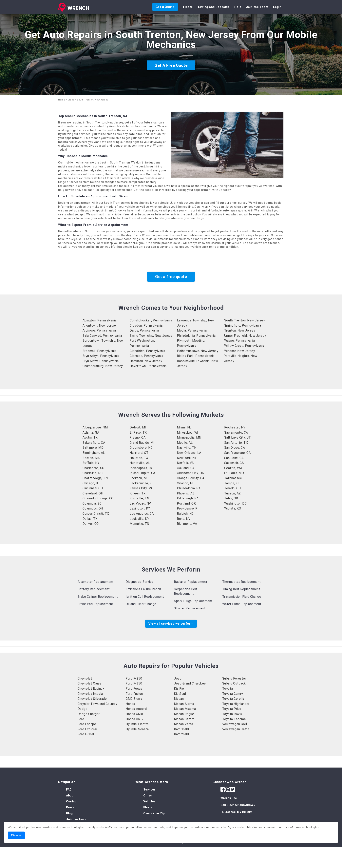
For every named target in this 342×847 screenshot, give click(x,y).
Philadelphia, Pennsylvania (196, 335)
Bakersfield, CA (94, 443)
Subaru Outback (234, 683)
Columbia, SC (92, 503)
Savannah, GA (234, 463)
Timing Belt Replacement (241, 589)
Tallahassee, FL (235, 478)
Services (149, 789)
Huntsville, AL (140, 463)
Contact (72, 801)
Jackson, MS (139, 478)
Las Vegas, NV (140, 503)
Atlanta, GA (91, 432)
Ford (81, 719)
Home (61, 99)
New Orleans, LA (189, 453)
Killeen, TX (138, 493)
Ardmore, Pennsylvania (99, 330)
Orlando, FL (185, 483)
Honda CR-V (134, 719)
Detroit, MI (138, 427)
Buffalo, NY (91, 463)
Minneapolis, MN (189, 437)
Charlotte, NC (93, 473)
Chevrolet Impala (90, 694)
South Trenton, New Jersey (244, 320)
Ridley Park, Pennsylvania (196, 356)
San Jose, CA (234, 458)
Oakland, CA (186, 468)
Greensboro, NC (141, 447)
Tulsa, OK (231, 498)
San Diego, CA (234, 447)
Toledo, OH (232, 488)
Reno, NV (183, 519)
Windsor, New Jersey (239, 351)
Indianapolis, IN (141, 468)
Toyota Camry (232, 694)
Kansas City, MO (142, 488)
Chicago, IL (91, 483)
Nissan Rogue (184, 714)
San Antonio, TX (236, 443)
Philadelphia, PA (188, 488)
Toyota (227, 688)
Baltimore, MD (93, 447)
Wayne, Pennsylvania (239, 340)
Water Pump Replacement (241, 604)
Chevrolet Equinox (91, 688)
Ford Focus (134, 688)
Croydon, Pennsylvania (146, 325)
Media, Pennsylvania (192, 330)
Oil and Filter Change (141, 604)
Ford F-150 (86, 734)
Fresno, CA (137, 437)
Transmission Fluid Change (241, 596)
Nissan (179, 699)
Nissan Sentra (184, 719)
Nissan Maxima (185, 709)
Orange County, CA (190, 478)
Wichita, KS (232, 508)
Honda (130, 704)
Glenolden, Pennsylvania (147, 351)
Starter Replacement (190, 608)
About (70, 795)
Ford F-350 (134, 683)
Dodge (82, 709)
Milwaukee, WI (187, 432)
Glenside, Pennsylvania (146, 356)
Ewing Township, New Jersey (151, 335)
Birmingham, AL (94, 453)
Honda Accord (136, 709)
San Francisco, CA (237, 453)
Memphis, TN (139, 524)
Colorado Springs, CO (98, 498)
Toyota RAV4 (232, 714)
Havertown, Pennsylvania (148, 366)
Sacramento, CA (236, 432)
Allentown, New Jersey (100, 325)
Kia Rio (179, 688)
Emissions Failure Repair (143, 589)
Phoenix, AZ (186, 493)
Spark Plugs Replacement (193, 601)
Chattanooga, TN (95, 478)
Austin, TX (90, 437)
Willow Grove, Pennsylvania (244, 346)
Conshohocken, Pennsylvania (151, 320)
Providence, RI (188, 508)
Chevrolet (85, 678)
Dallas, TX (90, 519)
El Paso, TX (138, 432)
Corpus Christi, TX (96, 513)
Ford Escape (87, 724)
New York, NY (187, 458)
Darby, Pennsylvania (144, 330)
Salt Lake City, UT (237, 437)
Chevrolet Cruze (90, 683)
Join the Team (257, 7)
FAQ (69, 789)
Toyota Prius (231, 709)
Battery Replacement (94, 589)
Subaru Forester (234, 678)
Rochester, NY (234, 427)
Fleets (188, 7)
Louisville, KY (139, 519)
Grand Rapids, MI (142, 443)
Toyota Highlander (236, 704)
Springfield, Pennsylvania (242, 325)
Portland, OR (186, 503)
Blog (69, 813)
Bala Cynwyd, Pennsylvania (102, 335)
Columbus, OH (93, 508)
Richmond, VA (187, 524)
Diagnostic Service (140, 582)
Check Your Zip (153, 813)
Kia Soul (180, 694)
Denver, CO (91, 524)
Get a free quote (171, 276)
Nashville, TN (187, 447)
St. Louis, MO (234, 473)
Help (237, 7)
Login (277, 7)
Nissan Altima (184, 704)
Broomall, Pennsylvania (99, 351)
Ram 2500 (181, 734)
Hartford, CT (139, 453)
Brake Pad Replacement (96, 604)
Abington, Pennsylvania (100, 320)
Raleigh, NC (185, 513)
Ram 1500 (181, 729)
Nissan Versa (183, 724)
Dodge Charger (89, 714)
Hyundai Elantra (137, 724)
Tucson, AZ (232, 493)
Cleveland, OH (93, 493)
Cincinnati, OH (93, 488)
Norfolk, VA (185, 463)
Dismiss (16, 835)
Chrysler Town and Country (97, 704)
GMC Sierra (134, 699)
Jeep (177, 678)
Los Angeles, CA (142, 513)
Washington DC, (235, 503)
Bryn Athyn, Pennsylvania (101, 356)
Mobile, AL (185, 443)
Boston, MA (91, 458)
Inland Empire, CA (142, 473)
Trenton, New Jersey (239, 330)
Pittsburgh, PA (188, 498)
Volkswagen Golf (234, 724)
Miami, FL (184, 427)
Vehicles (149, 801)
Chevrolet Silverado (92, 699)
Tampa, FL (232, 483)
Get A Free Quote (171, 65)
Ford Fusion (134, 694)
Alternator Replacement (96, 582)
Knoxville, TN (139, 498)
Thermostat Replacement (241, 582)
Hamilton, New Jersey (146, 361)
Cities (71, 99)
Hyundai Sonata (137, 729)
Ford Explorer (88, 729)
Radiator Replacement (190, 582)
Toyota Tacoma (234, 719)
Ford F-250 (134, 678)
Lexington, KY (140, 508)
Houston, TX (139, 458)
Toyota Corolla (233, 699)
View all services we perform (170, 623)
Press (70, 807)
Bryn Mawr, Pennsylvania (101, 361)
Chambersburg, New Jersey (103, 366)
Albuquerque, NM (95, 427)
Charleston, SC (93, 468)
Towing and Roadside (214, 7)
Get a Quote (165, 7)
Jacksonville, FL (141, 483)
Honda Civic (134, 714)
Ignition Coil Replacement (145, 596)
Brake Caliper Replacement (98, 596)
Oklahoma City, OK (190, 473)
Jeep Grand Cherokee (190, 683)
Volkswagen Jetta (235, 729)
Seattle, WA (233, 468)
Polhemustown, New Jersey (197, 351)
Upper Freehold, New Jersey (245, 335)
